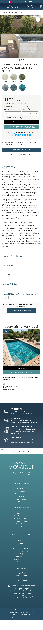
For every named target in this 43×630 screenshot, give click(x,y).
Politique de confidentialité (21, 614)
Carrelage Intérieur (21, 513)
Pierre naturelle (21, 494)
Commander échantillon (21, 372)
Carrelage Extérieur (21, 516)
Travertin (21, 526)
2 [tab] (21, 60)
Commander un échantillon (21, 126)
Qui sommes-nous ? (21, 549)
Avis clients (21, 562)
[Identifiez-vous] (36, 6)
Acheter (21, 368)
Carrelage (21, 488)
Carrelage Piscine (21, 519)
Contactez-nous (21, 557)
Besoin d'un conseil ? (21, 155)
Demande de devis (21, 150)
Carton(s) (26, 109)
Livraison (21, 546)
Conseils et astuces (21, 559)
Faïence (21, 502)
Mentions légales (21, 610)
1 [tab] (19, 60)
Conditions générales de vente (21, 612)
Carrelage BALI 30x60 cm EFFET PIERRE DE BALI (21, 378)
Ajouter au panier (21, 122)
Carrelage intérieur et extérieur (21, 534)
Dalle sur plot (21, 521)
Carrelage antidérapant (21, 532)
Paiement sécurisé (21, 551)
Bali (21, 529)
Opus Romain (21, 524)
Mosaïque (21, 491)
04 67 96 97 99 (30, 1)
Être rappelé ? (21, 580)
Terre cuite (21, 499)
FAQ (21, 554)
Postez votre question (21, 310)
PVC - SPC (21, 496)
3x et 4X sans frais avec (22, 413)
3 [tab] (23, 60)
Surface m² (9, 109)
